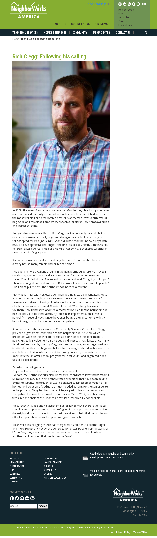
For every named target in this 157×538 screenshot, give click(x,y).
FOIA (120, 13)
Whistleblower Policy (56, 478)
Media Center (101, 32)
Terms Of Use (140, 532)
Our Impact (102, 24)
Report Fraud (125, 25)
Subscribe (123, 17)
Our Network (80, 24)
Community (79, 32)
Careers (122, 21)
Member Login (126, 9)
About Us (60, 24)
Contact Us (123, 32)
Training (14, 481)
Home (15, 39)
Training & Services (25, 32)
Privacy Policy (123, 532)
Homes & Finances (55, 32)
